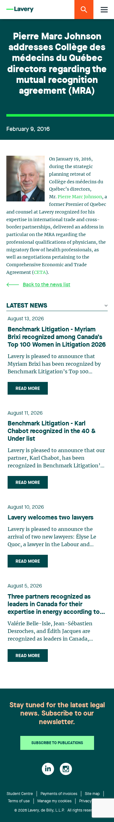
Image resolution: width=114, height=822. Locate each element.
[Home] (20, 10)
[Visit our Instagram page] (66, 769)
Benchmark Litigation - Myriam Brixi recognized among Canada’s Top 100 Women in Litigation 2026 (57, 337)
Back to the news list (46, 285)
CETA (40, 272)
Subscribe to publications (57, 743)
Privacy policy (91, 801)
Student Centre (20, 794)
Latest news (26, 306)
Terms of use (19, 801)
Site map (92, 794)
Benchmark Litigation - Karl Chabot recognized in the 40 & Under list (52, 431)
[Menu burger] (104, 10)
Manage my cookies (54, 801)
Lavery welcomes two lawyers (50, 518)
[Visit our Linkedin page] (48, 769)
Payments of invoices (59, 794)
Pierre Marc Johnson (80, 197)
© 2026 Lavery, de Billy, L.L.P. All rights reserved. (57, 810)
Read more (28, 388)
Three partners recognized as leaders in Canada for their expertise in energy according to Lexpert (54, 605)
